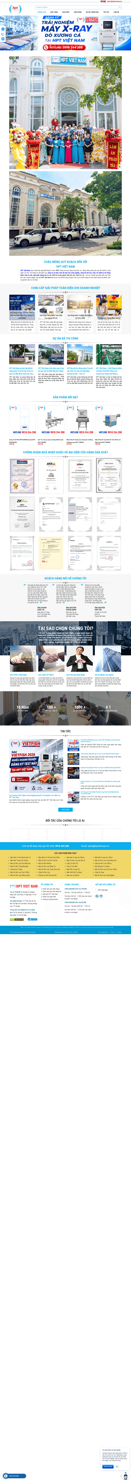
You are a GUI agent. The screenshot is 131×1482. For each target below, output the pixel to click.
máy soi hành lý (98, 273)
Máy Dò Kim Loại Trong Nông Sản (105, 863)
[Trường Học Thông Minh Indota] (109, 307)
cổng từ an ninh (53, 273)
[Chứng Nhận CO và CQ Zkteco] (22, 514)
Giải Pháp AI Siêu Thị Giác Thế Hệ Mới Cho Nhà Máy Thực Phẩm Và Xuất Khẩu (22, 315)
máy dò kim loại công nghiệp (69, 273)
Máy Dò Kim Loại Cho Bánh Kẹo (20, 866)
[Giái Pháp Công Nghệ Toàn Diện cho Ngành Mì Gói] (51, 307)
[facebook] (97, 895)
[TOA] (37, 834)
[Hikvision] (74, 836)
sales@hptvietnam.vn (114, 1)
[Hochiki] (56, 836)
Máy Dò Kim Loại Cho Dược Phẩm (106, 871)
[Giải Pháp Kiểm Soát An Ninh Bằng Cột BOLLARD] (80, 307)
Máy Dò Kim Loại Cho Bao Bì (76, 863)
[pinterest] (111, 895)
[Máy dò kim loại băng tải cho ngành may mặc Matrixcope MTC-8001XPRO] (22, 420)
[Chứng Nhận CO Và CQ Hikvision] (109, 475)
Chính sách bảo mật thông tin (51, 894)
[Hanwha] (111, 836)
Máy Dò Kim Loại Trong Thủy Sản (49, 871)
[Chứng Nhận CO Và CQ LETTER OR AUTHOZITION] (109, 553)
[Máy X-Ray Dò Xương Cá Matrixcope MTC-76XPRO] (80, 420)
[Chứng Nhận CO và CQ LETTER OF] (109, 514)
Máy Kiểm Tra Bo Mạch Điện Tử (20, 860)
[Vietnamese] (104, 1)
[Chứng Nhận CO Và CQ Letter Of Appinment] (51, 553)
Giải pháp (65, 12)
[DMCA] (17, 921)
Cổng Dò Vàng (99, 874)
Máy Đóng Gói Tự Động (102, 868)
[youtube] (101, 895)
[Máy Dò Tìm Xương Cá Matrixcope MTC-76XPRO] (108, 420)
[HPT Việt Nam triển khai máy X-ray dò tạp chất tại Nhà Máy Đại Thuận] (51, 354)
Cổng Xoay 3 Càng (16, 871)
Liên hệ (119, 934)
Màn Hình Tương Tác (73, 871)
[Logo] (15, 9)
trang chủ (41, 12)
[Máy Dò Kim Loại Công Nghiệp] (32, 921)
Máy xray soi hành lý (73, 877)
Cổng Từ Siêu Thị (72, 866)
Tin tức (106, 12)
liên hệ (116, 12)
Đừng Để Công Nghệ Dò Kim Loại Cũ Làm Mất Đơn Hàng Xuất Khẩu (101, 767)
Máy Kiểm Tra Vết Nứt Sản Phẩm (49, 860)
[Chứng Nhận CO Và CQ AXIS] (51, 476)
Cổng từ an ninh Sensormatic (47, 877)
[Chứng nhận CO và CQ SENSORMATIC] (80, 514)
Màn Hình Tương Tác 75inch (104, 860)
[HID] (93, 836)
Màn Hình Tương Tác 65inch (19, 863)
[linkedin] (106, 895)
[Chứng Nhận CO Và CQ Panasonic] (80, 553)
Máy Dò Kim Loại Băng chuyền (20, 877)
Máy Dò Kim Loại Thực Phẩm (19, 874)
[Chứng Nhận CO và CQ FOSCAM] (22, 553)
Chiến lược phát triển (48, 899)
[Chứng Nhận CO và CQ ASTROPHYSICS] (51, 514)
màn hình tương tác (40, 275)
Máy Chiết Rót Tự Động (74, 874)
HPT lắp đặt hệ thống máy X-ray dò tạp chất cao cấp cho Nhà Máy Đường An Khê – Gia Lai (80, 371)
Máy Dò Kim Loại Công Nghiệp (104, 877)
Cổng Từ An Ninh (72, 868)
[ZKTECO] (19, 834)
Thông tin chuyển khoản (49, 901)
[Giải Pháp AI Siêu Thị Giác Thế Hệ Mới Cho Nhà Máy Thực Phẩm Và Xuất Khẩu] (22, 307)
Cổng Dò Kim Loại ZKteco (103, 866)
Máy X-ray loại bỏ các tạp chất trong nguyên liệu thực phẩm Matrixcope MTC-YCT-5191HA (51, 442)
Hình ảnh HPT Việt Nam (49, 896)
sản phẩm (77, 12)
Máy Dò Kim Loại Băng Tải (46, 868)
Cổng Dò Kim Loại (44, 874)
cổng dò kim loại (86, 273)
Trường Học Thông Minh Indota (109, 318)
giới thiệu (54, 12)
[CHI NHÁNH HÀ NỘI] (5, 1476)
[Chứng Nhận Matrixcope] (22, 476)
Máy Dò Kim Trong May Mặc (19, 868)
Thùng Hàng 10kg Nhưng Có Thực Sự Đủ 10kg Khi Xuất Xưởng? (100, 754)
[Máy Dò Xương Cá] (65, 33)
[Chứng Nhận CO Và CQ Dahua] (80, 475)
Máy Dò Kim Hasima (44, 866)
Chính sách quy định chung (50, 891)
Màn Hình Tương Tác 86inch (75, 860)
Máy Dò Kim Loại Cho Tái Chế (47, 863)
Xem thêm (65, 812)
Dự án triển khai (92, 12)
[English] (102, 1)
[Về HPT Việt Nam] (65, 113)
